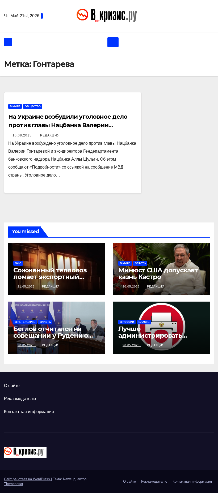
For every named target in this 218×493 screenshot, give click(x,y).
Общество (33, 106)
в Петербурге (25, 321)
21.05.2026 (27, 286)
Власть (140, 263)
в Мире (15, 106)
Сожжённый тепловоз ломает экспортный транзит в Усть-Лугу (49, 276)
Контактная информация (29, 411)
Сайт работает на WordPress (27, 479)
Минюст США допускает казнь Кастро (158, 273)
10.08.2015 (22, 135)
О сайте (12, 385)
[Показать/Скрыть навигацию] (113, 42)
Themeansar (13, 484)
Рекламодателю (20, 398)
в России (127, 321)
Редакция (50, 135)
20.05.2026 (132, 286)
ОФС (18, 263)
